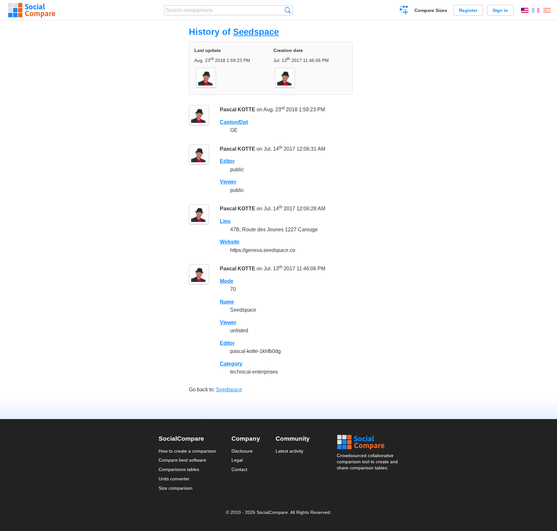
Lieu (225, 221)
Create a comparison (404, 11)
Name (227, 302)
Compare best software (182, 460)
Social (368, 442)
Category (231, 363)
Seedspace (256, 32)
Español (547, 10)
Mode (226, 281)
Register (468, 10)
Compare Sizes (431, 10)
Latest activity (289, 451)
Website (229, 242)
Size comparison (175, 488)
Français (536, 10)
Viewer (228, 182)
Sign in (500, 10)
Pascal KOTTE (237, 109)
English (525, 10)
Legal (237, 460)
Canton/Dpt (234, 122)
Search (288, 10)
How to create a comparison (187, 451)
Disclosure (242, 451)
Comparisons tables (179, 469)
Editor (227, 161)
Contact (239, 469)
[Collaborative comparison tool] (31, 10)
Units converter (174, 478)
